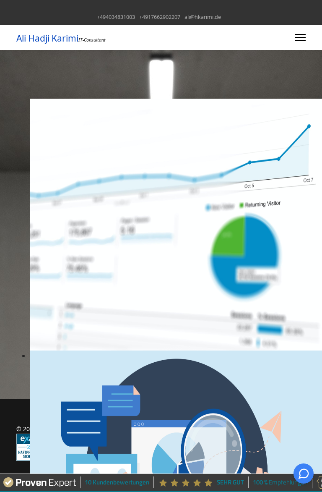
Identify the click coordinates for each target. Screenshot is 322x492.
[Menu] (300, 37)
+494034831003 (116, 17)
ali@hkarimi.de (202, 17)
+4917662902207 (159, 17)
